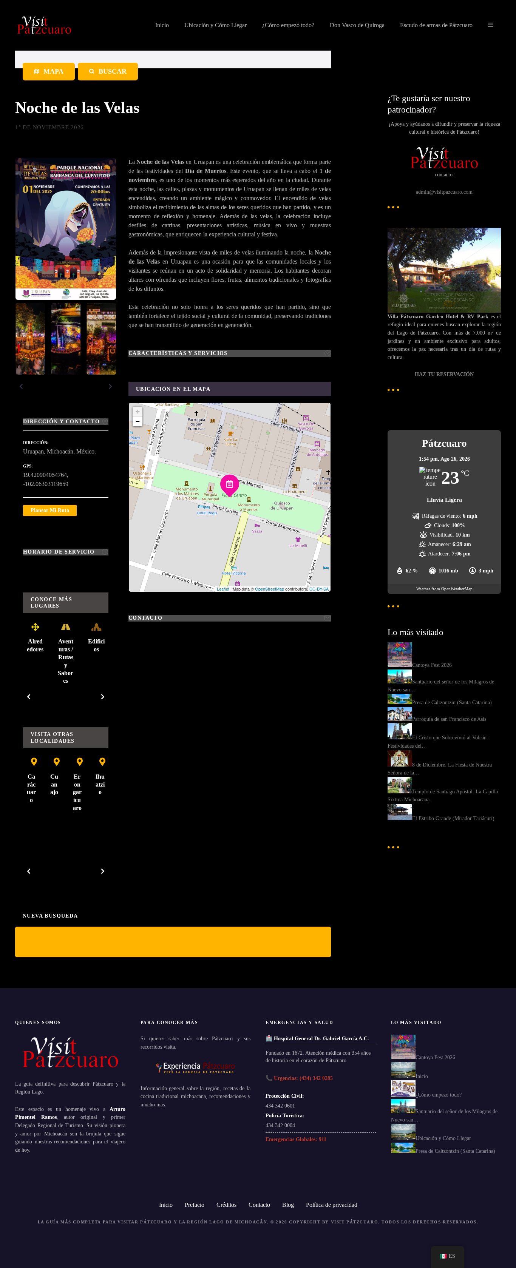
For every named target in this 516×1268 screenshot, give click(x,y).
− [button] (138, 421)
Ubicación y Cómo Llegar (215, 25)
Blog (288, 1205)
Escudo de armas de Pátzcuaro (436, 25)
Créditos (226, 1205)
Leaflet (223, 589)
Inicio (162, 25)
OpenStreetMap (269, 589)
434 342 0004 (280, 1125)
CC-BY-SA (319, 589)
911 (322, 1139)
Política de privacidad (331, 1205)
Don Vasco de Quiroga (357, 25)
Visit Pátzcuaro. (355, 1222)
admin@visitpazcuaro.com (444, 192)
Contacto (259, 1205)
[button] (21, 386)
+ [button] (138, 411)
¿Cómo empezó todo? (288, 25)
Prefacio (194, 1205)
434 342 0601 (280, 1106)
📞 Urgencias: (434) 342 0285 (299, 1078)
